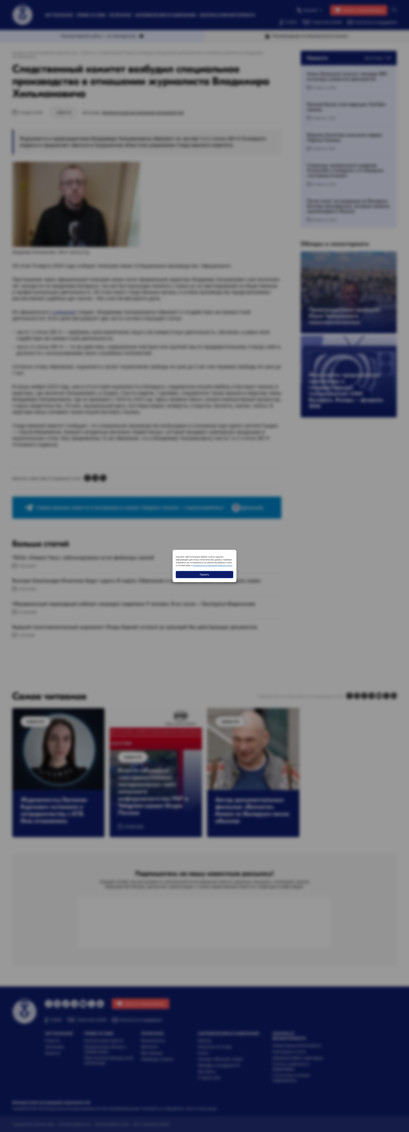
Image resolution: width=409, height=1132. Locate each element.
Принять (204, 574)
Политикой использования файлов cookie (212, 565)
